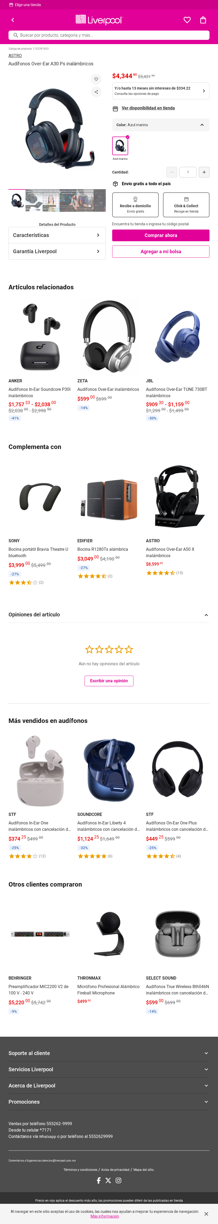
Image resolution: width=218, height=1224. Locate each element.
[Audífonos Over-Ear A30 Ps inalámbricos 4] (68, 200)
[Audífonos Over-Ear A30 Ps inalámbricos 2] (34, 200)
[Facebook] (99, 1180)
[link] (40, 360)
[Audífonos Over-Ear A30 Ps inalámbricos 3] (51, 200)
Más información (105, 1216)
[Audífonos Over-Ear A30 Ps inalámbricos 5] (85, 200)
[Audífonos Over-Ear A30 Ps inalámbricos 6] (102, 200)
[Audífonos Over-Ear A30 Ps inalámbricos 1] (17, 200)
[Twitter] (108, 1180)
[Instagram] (118, 1180)
